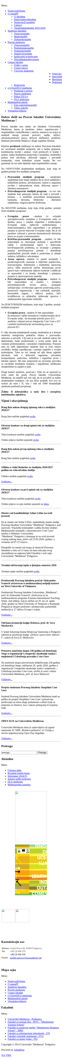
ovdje (32, 416)
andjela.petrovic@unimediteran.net (26, 958)
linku (46, 504)
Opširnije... (6, 481)
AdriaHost (19, 1049)
